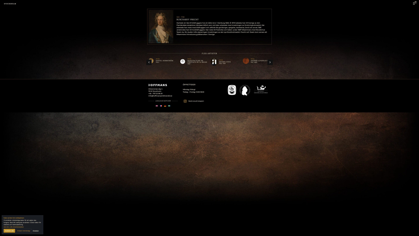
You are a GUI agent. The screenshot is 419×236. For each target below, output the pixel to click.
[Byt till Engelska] (157, 105)
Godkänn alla (9, 231)
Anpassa (36, 231)
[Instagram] (185, 101)
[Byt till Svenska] (169, 105)
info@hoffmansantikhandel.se (160, 96)
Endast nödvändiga (23, 231)
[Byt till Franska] (161, 105)
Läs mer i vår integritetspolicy (14, 227)
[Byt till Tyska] (165, 105)
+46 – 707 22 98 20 (155, 94)
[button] (149, 62)
